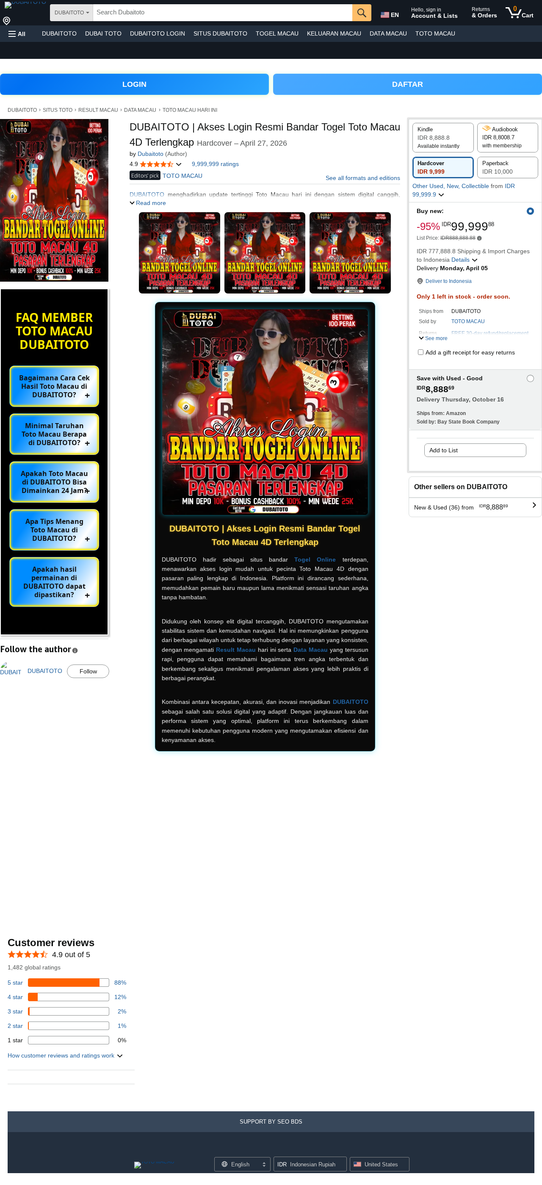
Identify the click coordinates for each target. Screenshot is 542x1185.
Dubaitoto (150, 153)
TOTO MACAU (435, 33)
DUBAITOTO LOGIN (157, 33)
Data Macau (310, 649)
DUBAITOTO (59, 33)
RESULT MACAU (98, 110)
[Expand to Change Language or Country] (263, 1165)
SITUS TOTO (57, 110)
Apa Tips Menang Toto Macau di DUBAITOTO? (54, 530)
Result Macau (236, 649)
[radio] (443, 137)
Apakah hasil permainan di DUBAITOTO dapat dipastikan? (54, 582)
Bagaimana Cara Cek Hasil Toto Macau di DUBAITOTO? (54, 386)
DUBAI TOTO (103, 33)
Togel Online (315, 559)
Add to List (443, 450)
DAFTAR (407, 84)
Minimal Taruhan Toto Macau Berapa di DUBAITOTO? (54, 434)
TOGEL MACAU (277, 33)
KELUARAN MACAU (334, 33)
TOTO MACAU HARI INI (190, 110)
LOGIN (134, 84)
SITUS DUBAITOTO (220, 33)
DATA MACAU (388, 33)
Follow (88, 671)
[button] (17, 33)
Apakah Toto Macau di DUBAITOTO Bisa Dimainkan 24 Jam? (54, 482)
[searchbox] (222, 13)
